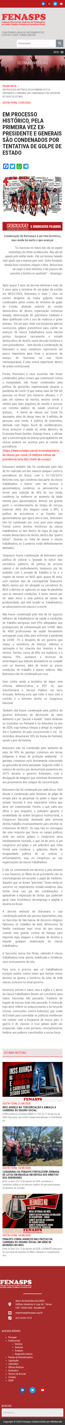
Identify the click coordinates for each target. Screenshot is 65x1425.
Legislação (13, 1360)
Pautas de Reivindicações (20, 1357)
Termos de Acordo (17, 1374)
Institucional (14, 1340)
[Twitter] (55, 4)
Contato (12, 1377)
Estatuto (19, 1350)
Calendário (13, 1364)
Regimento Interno (23, 1354)
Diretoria (19, 1347)
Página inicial (9, 86)
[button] (56, 52)
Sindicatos (13, 1370)
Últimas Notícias (16, 1367)
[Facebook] (43, 4)
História (18, 1344)
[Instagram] (49, 4)
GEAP (11, 1380)
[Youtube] (61, 4)
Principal (12, 1337)
